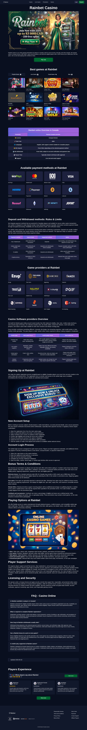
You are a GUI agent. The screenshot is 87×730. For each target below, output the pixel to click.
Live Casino (33, 74)
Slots (69, 74)
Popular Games (15, 74)
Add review (70, 675)
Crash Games (51, 74)
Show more (43, 697)
